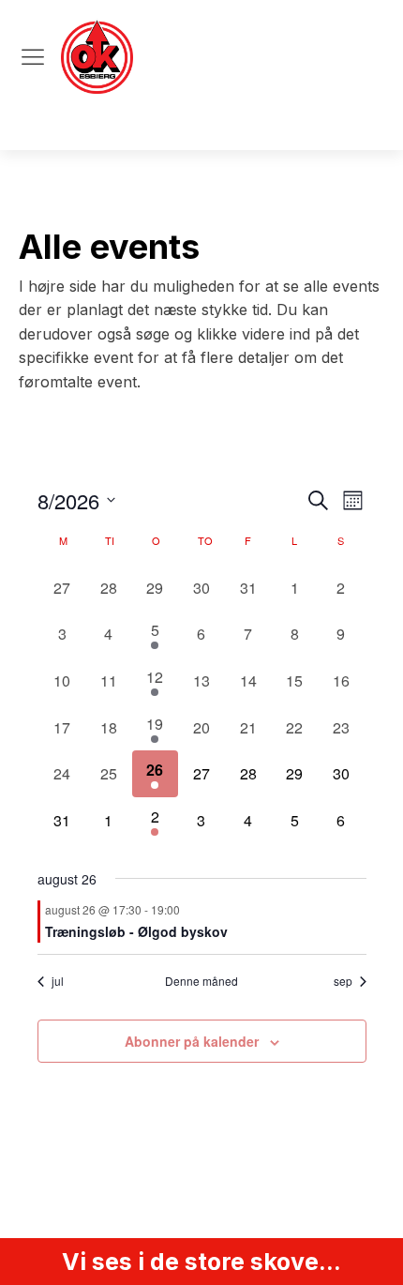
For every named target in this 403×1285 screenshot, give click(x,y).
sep (343, 981)
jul (58, 981)
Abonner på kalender (192, 1041)
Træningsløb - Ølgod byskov (136, 931)
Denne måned (201, 981)
